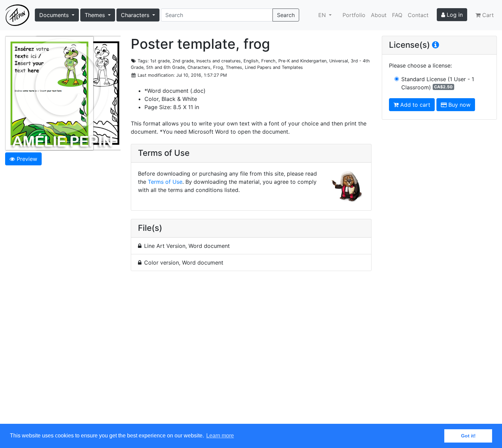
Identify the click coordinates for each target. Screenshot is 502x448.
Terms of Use (165, 181)
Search (286, 15)
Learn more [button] (220, 435)
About (379, 15)
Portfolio (354, 15)
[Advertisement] (251, 351)
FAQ (397, 15)
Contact (418, 15)
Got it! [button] (468, 435)
